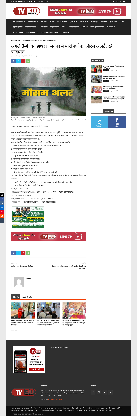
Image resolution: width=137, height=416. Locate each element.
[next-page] (16, 329)
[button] (123, 22)
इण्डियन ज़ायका (84, 21)
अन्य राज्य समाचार (74, 27)
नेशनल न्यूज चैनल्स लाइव (97, 27)
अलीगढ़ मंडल (23, 40)
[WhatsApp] (28, 61)
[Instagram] (117, 1)
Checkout (111, 27)
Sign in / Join (43, 1)
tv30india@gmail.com (55, 400)
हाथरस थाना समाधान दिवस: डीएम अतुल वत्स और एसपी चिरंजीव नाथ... (114, 77)
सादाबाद (37, 40)
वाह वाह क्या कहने (62, 21)
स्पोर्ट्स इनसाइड (54, 27)
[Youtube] (124, 1)
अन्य (63, 27)
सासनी (41, 40)
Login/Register (32, 32)
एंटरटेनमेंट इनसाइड (30, 27)
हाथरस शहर (53, 40)
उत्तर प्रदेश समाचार (18, 21)
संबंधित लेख (16, 297)
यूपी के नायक (73, 21)
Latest (14, 317)
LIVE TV (85, 27)
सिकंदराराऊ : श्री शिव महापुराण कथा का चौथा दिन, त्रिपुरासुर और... (113, 88)
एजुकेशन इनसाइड (17, 27)
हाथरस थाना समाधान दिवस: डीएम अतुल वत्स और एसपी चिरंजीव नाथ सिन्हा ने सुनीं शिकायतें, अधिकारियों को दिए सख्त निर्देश (48, 322)
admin (15, 56)
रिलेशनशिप (104, 21)
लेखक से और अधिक (27, 297)
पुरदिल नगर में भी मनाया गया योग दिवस (22, 266)
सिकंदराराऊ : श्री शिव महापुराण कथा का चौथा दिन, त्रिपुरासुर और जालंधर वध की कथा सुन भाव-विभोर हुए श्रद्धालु (74, 322)
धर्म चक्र (52, 21)
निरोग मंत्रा (44, 21)
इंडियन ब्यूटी (94, 21)
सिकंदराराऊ (47, 40)
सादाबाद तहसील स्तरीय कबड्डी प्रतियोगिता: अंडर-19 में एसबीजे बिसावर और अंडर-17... (114, 98)
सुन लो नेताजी (113, 21)
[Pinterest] (23, 61)
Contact (65, 32)
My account (18, 32)
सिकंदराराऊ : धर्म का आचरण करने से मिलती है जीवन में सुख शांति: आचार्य (69, 267)
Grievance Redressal (50, 32)
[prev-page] (12, 329)
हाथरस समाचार (32, 21)
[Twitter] (120, 1)
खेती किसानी (44, 27)
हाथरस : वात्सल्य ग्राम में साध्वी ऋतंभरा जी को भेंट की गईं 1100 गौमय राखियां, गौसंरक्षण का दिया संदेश (22, 322)
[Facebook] (113, 1)
